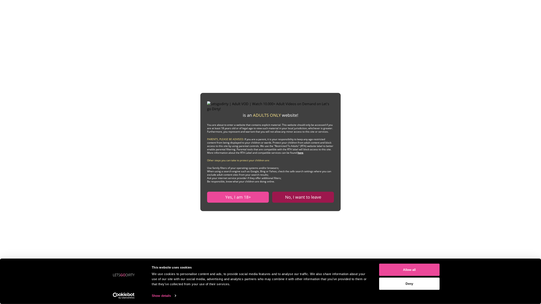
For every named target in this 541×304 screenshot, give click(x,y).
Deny (409, 283)
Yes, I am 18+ (238, 197)
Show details (161, 295)
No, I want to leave (303, 197)
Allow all (409, 269)
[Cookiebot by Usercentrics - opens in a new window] (123, 296)
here (300, 153)
